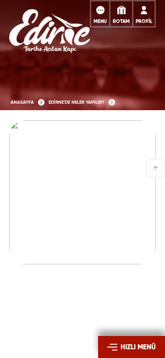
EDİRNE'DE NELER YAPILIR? (76, 102)
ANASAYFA (22, 102)
